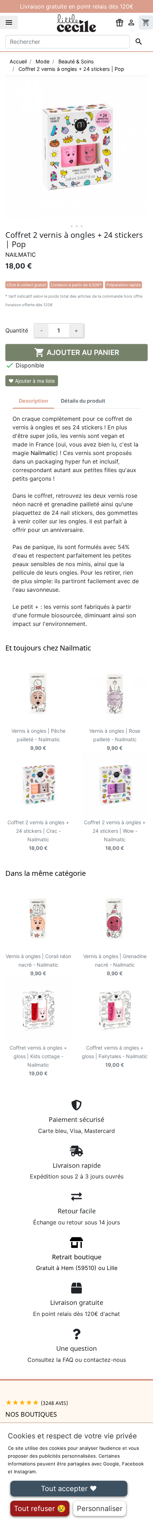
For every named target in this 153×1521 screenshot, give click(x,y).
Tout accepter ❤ (69, 1488)
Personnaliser (99, 1508)
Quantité (16, 330)
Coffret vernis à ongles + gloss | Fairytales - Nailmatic (115, 1056)
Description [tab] (33, 401)
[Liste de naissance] (119, 22)
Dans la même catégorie (45, 873)
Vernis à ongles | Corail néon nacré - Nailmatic (38, 964)
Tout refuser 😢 (40, 1508)
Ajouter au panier (76, 352)
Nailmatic (20, 254)
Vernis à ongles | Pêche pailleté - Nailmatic (38, 739)
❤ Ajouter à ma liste (32, 381)
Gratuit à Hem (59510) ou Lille (76, 1262)
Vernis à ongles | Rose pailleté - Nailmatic (114, 739)
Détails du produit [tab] (83, 401)
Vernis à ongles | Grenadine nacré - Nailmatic (115, 964)
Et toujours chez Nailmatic (48, 648)
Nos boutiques (31, 1414)
